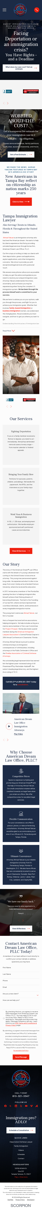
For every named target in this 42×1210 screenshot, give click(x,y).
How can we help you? (11, 1000)
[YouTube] (26, 1106)
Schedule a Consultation (19, 1130)
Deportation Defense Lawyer (21, 1142)
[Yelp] (21, 1106)
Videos (21, 1150)
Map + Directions (21, 1177)
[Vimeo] (31, 1106)
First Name (7, 967)
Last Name (7, 974)
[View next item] (8, 103)
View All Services (19, 551)
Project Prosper (11, 629)
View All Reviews (19, 929)
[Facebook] (5, 1106)
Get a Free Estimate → (19, 154)
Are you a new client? (11, 994)
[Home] (20, 10)
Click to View (17, 202)
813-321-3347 (20, 1096)
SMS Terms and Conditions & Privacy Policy (21, 1024)
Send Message (21, 1057)
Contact (21, 1158)
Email (5, 987)
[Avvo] (36, 1106)
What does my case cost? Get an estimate (19, 68)
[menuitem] (10, 1199)
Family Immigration (21, 1146)
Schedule (21, 1154)
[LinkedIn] (16, 1106)
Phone (5, 980)
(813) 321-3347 (24, 682)
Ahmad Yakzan (8, 237)
